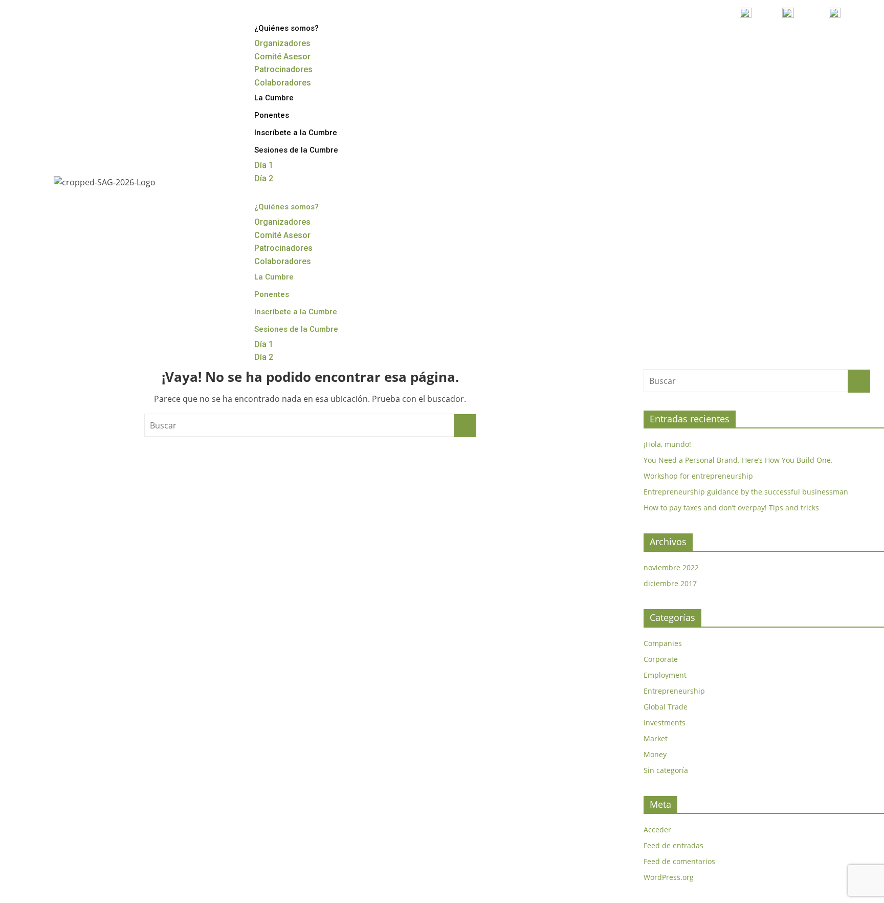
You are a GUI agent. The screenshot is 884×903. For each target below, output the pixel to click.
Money (655, 754)
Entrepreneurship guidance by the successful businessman (746, 492)
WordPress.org (669, 877)
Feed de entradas (673, 845)
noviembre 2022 (671, 567)
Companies (663, 643)
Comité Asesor (282, 56)
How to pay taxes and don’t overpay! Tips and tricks (731, 507)
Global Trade (666, 707)
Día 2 (263, 178)
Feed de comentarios (679, 861)
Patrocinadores (283, 69)
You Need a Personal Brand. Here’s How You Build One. (738, 460)
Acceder (657, 829)
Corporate (661, 659)
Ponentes (271, 115)
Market (656, 738)
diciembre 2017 (670, 583)
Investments (665, 722)
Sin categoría (666, 770)
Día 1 (263, 165)
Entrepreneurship (674, 691)
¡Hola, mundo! (667, 444)
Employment (665, 675)
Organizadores (282, 43)
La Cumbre (274, 97)
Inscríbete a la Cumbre (295, 132)
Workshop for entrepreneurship (698, 476)
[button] (556, 192)
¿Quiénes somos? (286, 28)
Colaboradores (282, 83)
